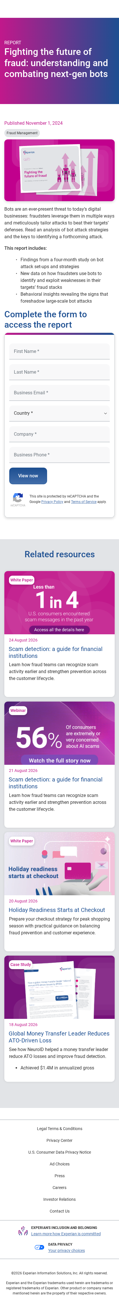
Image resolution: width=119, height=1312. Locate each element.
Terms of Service (83, 502)
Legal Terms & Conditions (59, 1128)
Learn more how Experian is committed (66, 1234)
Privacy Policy (52, 502)
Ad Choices (60, 1164)
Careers (59, 1187)
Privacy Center (59, 1140)
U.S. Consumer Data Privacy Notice (59, 1152)
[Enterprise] (28, 9)
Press (60, 1175)
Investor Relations (59, 1199)
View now (28, 476)
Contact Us (60, 1211)
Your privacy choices (66, 1250)
